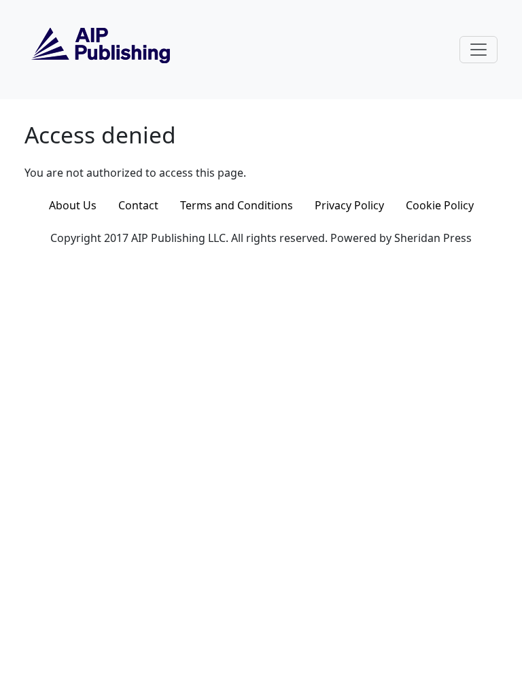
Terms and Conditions (236, 205)
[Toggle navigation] (478, 49)
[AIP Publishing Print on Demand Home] (99, 48)
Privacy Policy (349, 205)
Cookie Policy (440, 205)
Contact (138, 205)
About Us (73, 205)
